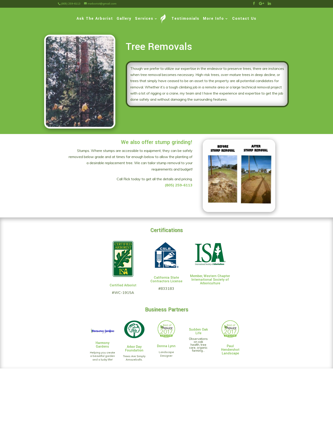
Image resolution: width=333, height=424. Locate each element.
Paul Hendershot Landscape (230, 350)
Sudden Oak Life (198, 331)
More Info (213, 19)
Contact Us (244, 19)
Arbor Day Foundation (134, 348)
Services (144, 19)
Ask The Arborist (95, 19)
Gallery (124, 19)
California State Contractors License (166, 279)
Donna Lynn (166, 346)
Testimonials (185, 19)
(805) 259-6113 (179, 185)
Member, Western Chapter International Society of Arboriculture (210, 280)
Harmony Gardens (102, 345)
